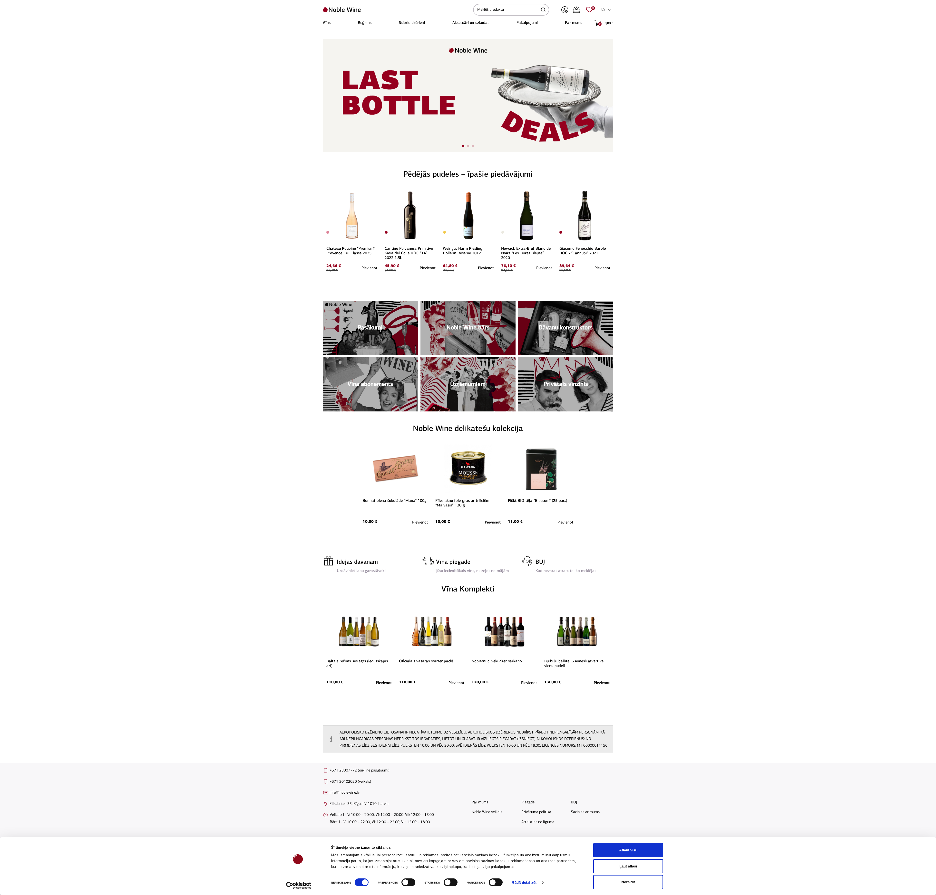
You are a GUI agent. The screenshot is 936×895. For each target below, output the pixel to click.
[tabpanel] (468, 95)
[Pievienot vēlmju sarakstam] (376, 192)
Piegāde (528, 802)
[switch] (407, 882)
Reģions (364, 23)
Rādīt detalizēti (524, 882)
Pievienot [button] (369, 268)
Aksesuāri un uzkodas (470, 23)
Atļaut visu (628, 850)
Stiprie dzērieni (412, 23)
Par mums (573, 23)
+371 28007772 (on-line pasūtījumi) (360, 770)
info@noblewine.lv (345, 793)
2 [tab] (468, 146)
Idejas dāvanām (357, 562)
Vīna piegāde (453, 562)
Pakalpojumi (527, 23)
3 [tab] (473, 146)
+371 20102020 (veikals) (350, 782)
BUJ (540, 562)
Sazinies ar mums (585, 812)
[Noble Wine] (397, 9)
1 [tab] (463, 146)
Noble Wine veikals (487, 812)
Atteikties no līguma (537, 822)
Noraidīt (628, 882)
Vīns (327, 23)
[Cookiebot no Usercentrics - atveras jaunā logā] (298, 885)
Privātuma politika (536, 812)
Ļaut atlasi (628, 866)
